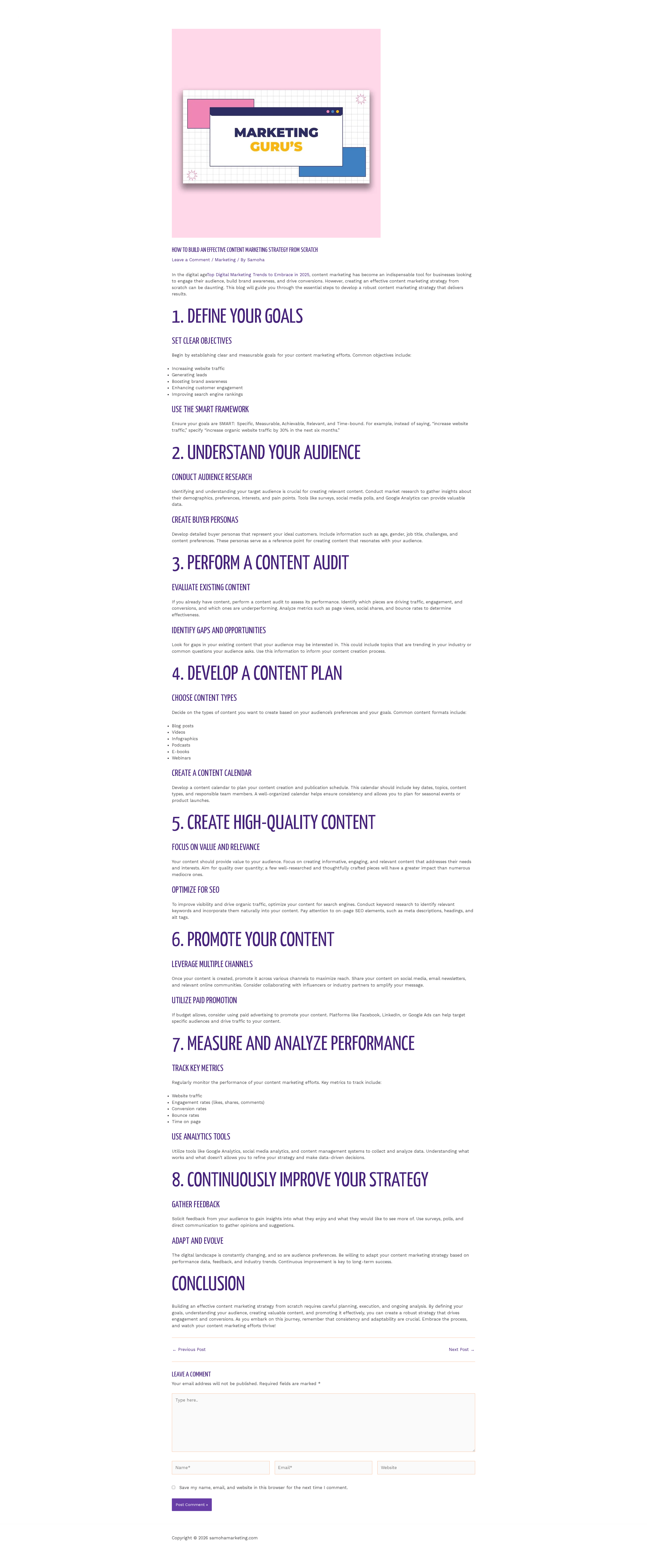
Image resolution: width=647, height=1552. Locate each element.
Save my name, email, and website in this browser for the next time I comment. (263, 1487)
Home (523, 14)
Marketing (225, 259)
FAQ (605, 14)
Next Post (462, 1349)
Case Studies (579, 14)
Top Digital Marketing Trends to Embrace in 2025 (258, 274)
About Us (547, 14)
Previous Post (189, 1349)
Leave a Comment (191, 259)
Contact (625, 14)
